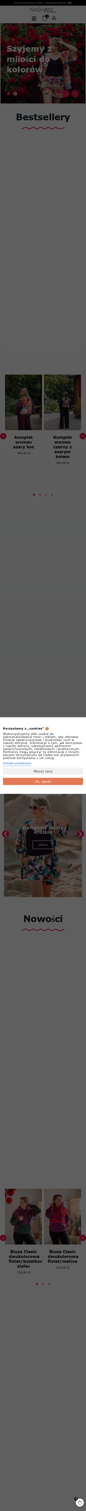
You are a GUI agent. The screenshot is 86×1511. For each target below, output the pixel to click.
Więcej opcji (43, 771)
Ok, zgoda (43, 781)
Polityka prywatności (17, 763)
